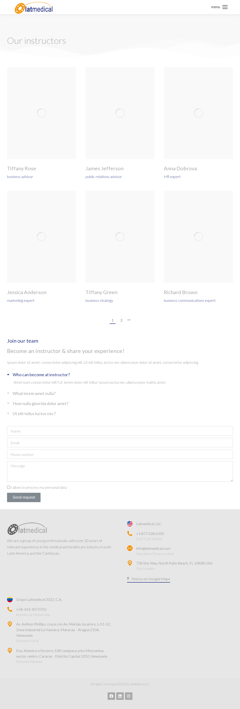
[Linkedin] (120, 696)
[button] (148, 579)
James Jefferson (105, 168)
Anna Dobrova (180, 168)
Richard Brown (180, 292)
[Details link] (41, 113)
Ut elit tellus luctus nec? (34, 413)
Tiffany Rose (21, 168)
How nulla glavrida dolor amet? (40, 403)
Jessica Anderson (26, 292)
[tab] (120, 374)
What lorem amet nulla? (34, 393)
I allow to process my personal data (39, 487)
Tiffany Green (101, 292)
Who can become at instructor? (41, 374)
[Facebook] (111, 696)
